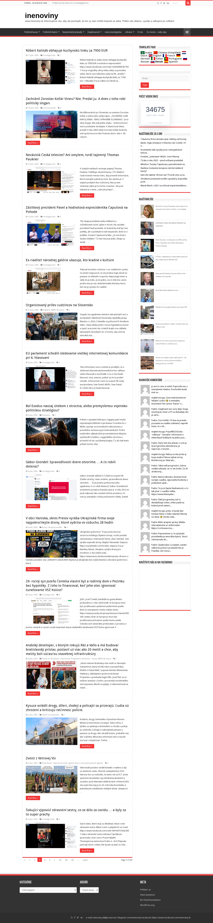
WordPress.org (147, 905)
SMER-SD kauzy (57, 310)
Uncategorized (49, 55)
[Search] (188, 2)
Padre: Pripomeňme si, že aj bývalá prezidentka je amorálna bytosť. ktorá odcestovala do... (169, 536)
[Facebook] (161, 3)
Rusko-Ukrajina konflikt (52, 527)
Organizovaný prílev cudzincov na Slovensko (59, 305)
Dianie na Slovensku (50, 659)
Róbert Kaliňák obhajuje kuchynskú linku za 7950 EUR (66, 50)
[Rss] (158, 3)
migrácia (46, 310)
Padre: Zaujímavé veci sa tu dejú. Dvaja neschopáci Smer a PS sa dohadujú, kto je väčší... (170, 412)
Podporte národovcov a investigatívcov (70, 3)
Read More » (87, 87)
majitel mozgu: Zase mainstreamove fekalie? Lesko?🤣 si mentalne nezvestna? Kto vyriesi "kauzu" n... (168, 400)
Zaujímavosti (93, 32)
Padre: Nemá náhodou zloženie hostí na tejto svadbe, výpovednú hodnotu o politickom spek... (169, 480)
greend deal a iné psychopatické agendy (86, 763)
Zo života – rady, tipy (156, 32)
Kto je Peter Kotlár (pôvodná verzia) (167, 290)
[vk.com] (167, 3)
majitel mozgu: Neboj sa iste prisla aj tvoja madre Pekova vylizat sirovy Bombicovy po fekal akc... (168, 457)
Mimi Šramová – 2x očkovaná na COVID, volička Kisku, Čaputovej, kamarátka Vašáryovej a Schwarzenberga (171, 243)
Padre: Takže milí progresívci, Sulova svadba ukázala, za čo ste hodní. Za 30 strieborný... (169, 468)
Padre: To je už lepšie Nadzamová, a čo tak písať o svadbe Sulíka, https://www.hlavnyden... (169, 491)
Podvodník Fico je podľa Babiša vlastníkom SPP (171, 307)
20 (66, 860)
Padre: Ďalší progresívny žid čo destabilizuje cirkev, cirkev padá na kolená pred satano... (167, 502)
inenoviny (41, 15)
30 (72, 860)
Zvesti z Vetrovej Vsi (41, 758)
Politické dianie (50, 32)
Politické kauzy (31, 32)
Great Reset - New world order (55, 763)
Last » (85, 860)
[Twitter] (164, 3)
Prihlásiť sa (145, 889)
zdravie (128, 32)
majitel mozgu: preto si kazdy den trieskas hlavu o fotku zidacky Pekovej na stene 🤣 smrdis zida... (169, 514)
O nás (140, 32)
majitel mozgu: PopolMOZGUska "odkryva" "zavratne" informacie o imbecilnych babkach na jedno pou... (168, 434)
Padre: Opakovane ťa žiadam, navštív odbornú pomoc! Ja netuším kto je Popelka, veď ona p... (169, 548)
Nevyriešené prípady (72, 32)
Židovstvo (46, 415)
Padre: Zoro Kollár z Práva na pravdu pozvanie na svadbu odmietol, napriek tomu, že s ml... (169, 423)
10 (60, 860)
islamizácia (65, 659)
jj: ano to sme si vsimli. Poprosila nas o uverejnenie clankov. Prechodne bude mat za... (169, 389)
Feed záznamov (147, 895)
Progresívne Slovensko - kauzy (84, 659)
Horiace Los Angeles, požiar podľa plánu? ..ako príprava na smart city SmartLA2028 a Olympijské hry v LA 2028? (171, 360)
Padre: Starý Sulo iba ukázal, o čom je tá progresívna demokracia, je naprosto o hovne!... (169, 446)
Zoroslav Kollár (49, 108)
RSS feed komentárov (150, 900)
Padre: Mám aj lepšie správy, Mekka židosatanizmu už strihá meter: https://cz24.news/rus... (168, 525)
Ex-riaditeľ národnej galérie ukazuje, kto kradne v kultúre (70, 260)
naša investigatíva (113, 32)
